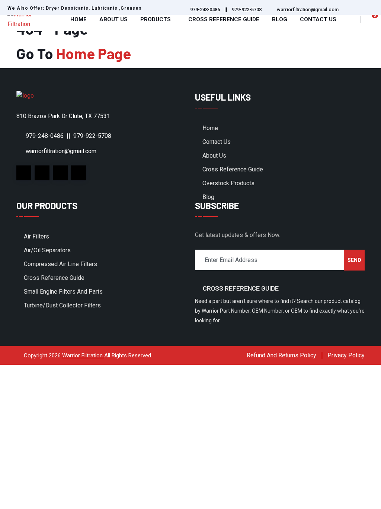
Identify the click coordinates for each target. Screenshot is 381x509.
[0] (371, 19)
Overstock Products (228, 183)
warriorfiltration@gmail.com (308, 9)
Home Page (93, 53)
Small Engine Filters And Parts (63, 291)
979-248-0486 (205, 9)
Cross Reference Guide (223, 19)
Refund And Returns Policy (281, 355)
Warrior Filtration (83, 355)
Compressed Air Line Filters (60, 264)
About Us (113, 19)
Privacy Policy (346, 355)
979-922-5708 (247, 9)
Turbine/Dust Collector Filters (62, 305)
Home (78, 19)
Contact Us (318, 19)
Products (155, 19)
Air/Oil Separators (47, 250)
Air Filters (36, 236)
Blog (279, 19)
